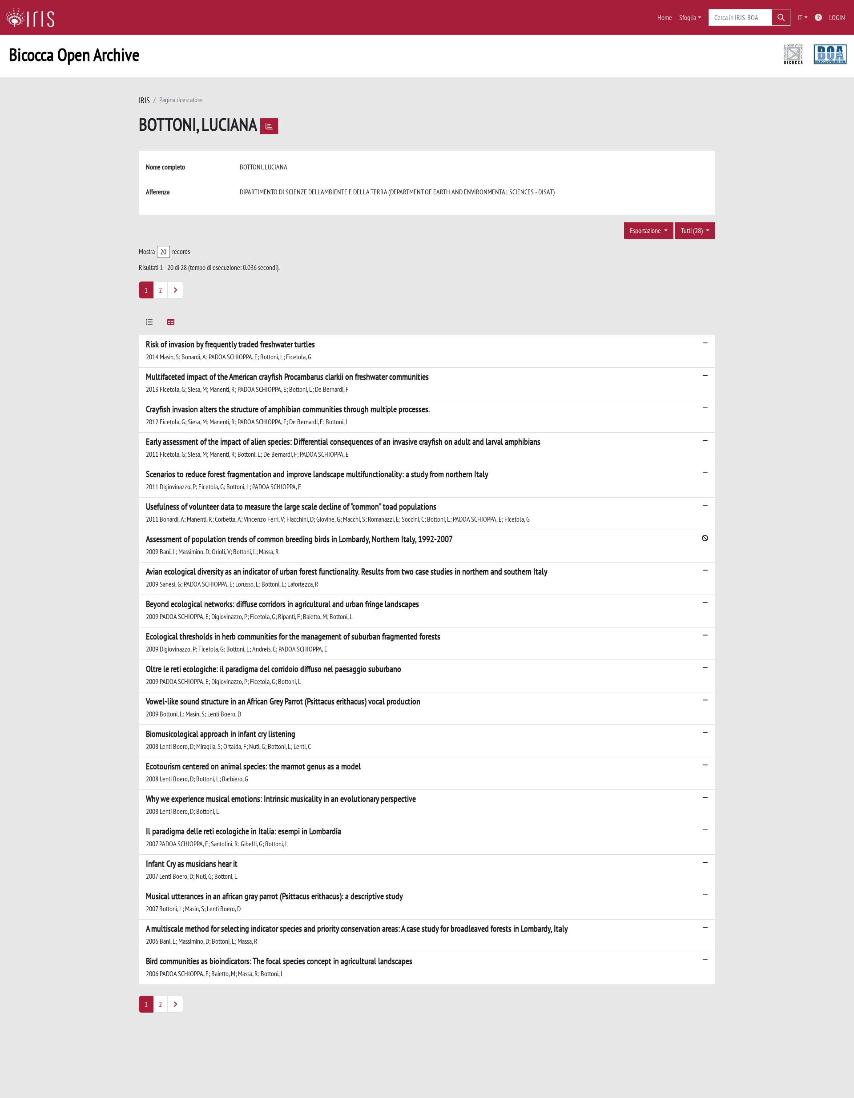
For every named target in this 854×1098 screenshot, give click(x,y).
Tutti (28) (692, 230)
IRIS (144, 100)
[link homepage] (33, 17)
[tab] (149, 323)
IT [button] (800, 17)
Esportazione (646, 230)
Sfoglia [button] (687, 17)
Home (664, 17)
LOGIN (837, 17)
